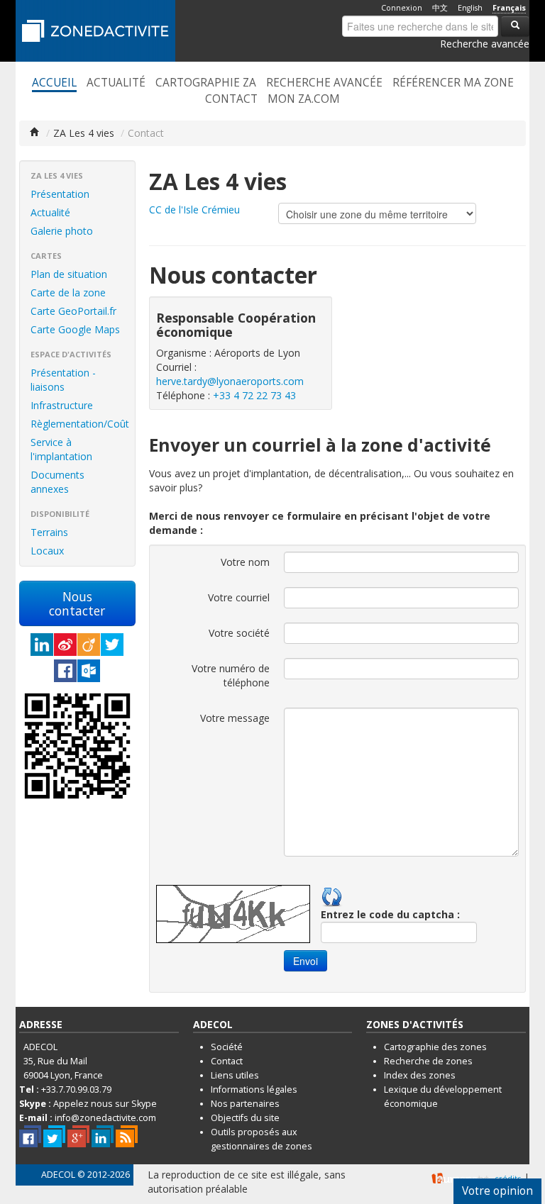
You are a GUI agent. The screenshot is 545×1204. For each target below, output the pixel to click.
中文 (440, 8)
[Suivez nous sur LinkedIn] (103, 1136)
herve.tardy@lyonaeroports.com (230, 381)
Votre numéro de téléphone (231, 675)
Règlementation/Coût (80, 423)
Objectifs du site (245, 1118)
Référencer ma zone (453, 83)
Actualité (116, 83)
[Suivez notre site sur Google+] (78, 1136)
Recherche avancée (484, 43)
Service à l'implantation (61, 449)
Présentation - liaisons (63, 380)
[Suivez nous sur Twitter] (54, 1136)
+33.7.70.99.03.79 (76, 1089)
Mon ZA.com (304, 99)
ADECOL (58, 1175)
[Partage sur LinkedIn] (42, 644)
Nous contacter (77, 603)
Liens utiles (235, 1075)
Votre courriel (239, 597)
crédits (508, 1178)
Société (227, 1047)
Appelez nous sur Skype (105, 1104)
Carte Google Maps (75, 329)
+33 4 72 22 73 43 (254, 395)
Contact (231, 99)
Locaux (47, 550)
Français (509, 8)
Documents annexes (57, 482)
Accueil (54, 83)
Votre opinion (497, 1190)
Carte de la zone (68, 292)
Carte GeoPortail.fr (73, 311)
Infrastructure (62, 405)
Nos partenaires (245, 1104)
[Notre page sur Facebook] (30, 1136)
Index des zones (420, 1075)
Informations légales (254, 1089)
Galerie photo (62, 231)
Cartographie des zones (435, 1047)
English (470, 8)
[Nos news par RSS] (127, 1136)
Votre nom (245, 562)
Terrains (49, 532)
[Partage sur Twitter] (112, 644)
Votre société (239, 633)
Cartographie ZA (205, 83)
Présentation (60, 194)
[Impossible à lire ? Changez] (332, 895)
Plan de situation (69, 274)
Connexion (401, 8)
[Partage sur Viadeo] (88, 644)
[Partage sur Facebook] (65, 670)
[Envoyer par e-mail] (88, 670)
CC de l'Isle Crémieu (194, 209)
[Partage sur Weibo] (65, 644)
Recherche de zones (428, 1061)
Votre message (235, 718)
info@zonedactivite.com (105, 1118)
